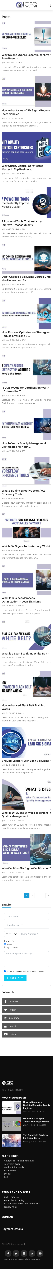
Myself (9, 944)
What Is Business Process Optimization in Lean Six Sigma (21, 599)
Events (7, 1173)
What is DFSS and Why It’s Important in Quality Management (26, 814)
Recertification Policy (14, 1200)
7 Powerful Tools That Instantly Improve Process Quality (22, 223)
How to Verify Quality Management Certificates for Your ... (24, 445)
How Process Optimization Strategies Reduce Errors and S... (26, 334)
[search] (49, 5)
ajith (3, 62)
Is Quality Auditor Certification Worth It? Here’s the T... (25, 389)
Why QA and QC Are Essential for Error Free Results (26, 56)
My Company (12, 947)
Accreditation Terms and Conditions (22, 1203)
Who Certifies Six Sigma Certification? (26, 868)
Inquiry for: (9, 941)
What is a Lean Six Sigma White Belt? (25, 653)
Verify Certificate (12, 1164)
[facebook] (8, 1253)
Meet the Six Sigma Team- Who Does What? (36, 1120)
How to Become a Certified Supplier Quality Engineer (36, 1105)
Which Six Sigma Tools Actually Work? (26, 546)
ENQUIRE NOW (15, 978)
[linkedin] (32, 1253)
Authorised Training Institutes (19, 1160)
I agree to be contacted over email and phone (25, 971)
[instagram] (24, 1253)
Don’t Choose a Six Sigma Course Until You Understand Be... (26, 278)
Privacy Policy (10, 1206)
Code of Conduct (12, 1197)
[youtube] (40, 1253)
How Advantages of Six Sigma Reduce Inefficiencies (26, 112)
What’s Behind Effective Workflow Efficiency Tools (23, 492)
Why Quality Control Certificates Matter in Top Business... (22, 167)
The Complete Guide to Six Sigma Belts (35, 1136)
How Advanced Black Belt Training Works (23, 707)
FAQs (6, 1177)
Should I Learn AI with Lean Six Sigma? (26, 760)
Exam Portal (10, 1170)
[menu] (3, 5)
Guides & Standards (14, 1167)
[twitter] (16, 1253)
